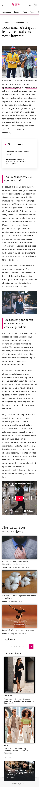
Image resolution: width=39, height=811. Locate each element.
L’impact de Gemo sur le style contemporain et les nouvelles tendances (16, 750)
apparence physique (11, 87)
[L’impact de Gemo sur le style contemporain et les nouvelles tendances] (19, 725)
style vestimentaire (17, 91)
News (4, 633)
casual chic (31, 87)
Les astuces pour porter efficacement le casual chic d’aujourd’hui (17, 161)
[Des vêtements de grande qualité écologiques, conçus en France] (19, 547)
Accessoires (8, 695)
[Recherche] (29, 5)
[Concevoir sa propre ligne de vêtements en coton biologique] (19, 582)
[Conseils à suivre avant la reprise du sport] (19, 616)
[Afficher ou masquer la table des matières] (28, 144)
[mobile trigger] (4, 5)
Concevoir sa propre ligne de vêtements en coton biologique (19, 597)
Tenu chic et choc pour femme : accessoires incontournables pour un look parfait (19, 701)
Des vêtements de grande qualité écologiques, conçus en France (15, 562)
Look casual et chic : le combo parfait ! (17, 153)
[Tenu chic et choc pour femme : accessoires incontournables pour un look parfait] (19, 675)
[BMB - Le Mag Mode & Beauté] (15, 5)
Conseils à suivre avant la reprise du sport (18, 630)
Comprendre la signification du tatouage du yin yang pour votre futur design (19, 772)
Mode (4, 602)
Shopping (6, 567)
